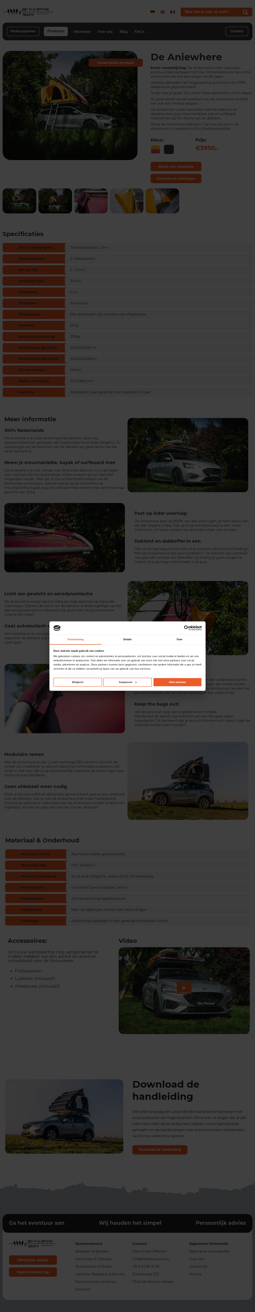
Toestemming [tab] (75, 639)
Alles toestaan (177, 682)
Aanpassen (125, 682)
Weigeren (77, 682)
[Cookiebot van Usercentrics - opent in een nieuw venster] (186, 628)
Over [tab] (179, 639)
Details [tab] (127, 639)
